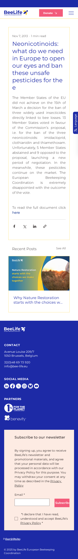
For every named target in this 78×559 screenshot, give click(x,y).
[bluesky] (30, 386)
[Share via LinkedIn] (35, 226)
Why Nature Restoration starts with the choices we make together (38, 300)
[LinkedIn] (6, 386)
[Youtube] (36, 386)
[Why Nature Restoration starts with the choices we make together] (39, 273)
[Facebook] (12, 386)
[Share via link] (45, 226)
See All (61, 248)
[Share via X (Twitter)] (24, 226)
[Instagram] (24, 386)
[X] (18, 386)
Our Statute (12, 538)
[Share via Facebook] (14, 226)
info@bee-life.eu (15, 366)
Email (20, 495)
